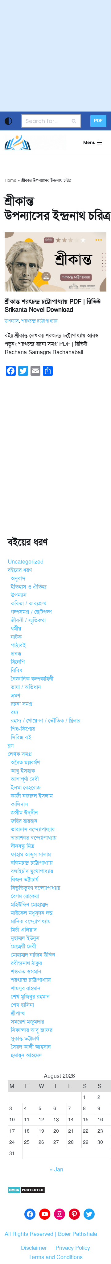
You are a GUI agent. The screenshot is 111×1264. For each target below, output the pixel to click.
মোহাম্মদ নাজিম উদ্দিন (33, 954)
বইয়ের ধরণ (20, 570)
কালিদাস (19, 804)
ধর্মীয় (16, 628)
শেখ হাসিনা (22, 1005)
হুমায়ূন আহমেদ (26, 1055)
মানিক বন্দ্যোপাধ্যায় (31, 921)
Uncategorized (25, 561)
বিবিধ (17, 670)
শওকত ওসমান (26, 971)
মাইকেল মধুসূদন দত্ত (31, 913)
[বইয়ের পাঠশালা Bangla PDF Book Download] (35, 142)
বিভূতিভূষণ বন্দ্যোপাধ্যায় (35, 887)
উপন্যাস (12, 321)
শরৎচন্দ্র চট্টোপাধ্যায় (39, 321)
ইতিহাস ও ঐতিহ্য (29, 586)
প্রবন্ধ (16, 653)
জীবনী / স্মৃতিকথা (28, 620)
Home (10, 180)
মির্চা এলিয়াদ (24, 929)
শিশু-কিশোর (23, 729)
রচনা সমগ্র (21, 703)
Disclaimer (34, 1247)
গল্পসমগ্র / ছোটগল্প (31, 611)
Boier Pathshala (77, 1234)
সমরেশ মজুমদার (27, 1021)
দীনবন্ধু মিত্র (22, 846)
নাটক (16, 637)
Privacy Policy (73, 1247)
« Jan (56, 1169)
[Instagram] (59, 1214)
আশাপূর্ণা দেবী (25, 779)
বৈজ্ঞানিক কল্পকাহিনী (32, 678)
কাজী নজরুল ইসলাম (32, 795)
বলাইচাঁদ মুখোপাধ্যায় (32, 871)
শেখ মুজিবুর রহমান (30, 996)
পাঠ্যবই (18, 645)
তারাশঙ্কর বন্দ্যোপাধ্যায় (34, 837)
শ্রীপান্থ (18, 1013)
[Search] (74, 121)
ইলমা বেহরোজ (26, 787)
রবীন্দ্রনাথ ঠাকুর (26, 963)
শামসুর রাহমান (25, 988)
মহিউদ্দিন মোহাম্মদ (29, 904)
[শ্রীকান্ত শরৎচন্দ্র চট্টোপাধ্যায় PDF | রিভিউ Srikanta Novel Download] (55, 262)
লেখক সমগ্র (20, 754)
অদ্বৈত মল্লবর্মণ (25, 762)
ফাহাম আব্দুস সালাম (31, 854)
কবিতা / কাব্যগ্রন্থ (29, 603)
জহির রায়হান (24, 821)
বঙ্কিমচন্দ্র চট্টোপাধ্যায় (32, 862)
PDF (98, 120)
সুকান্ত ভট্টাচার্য (25, 1038)
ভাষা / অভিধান (26, 687)
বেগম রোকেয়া (25, 896)
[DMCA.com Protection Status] (26, 1191)
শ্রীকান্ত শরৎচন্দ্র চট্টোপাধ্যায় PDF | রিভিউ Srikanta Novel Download (53, 306)
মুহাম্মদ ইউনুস (25, 938)
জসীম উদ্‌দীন (24, 812)
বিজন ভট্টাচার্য (25, 879)
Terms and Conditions (55, 1257)
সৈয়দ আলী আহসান (31, 1046)
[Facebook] (29, 1214)
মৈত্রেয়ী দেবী (23, 946)
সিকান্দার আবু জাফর (31, 1030)
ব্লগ (11, 745)
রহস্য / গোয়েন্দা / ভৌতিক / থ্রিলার (45, 720)
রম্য (14, 712)
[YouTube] (44, 1214)
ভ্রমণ (15, 695)
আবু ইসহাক (23, 770)
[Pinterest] (74, 1214)
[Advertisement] (55, 56)
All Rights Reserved (29, 1234)
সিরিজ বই (21, 737)
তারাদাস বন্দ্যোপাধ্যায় (33, 829)
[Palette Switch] (8, 121)
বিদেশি (18, 662)
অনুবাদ (18, 578)
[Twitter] (89, 1214)
